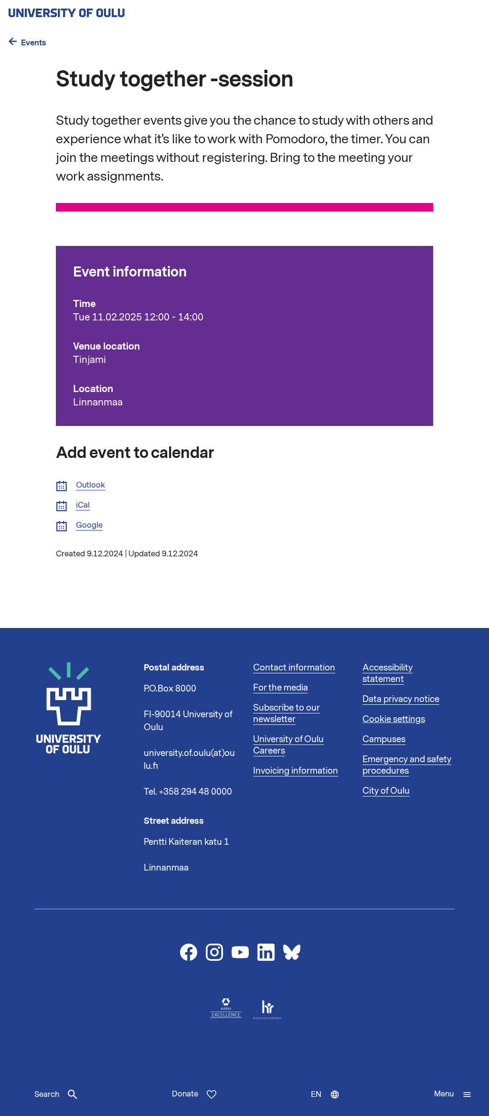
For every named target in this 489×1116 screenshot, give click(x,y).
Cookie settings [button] (393, 719)
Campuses (383, 739)
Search (46, 1094)
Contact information (294, 667)
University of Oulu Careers (288, 745)
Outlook (90, 485)
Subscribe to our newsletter (286, 713)
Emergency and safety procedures (406, 765)
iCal (83, 505)
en (329, 1102)
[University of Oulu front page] (89, 10)
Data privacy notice (400, 699)
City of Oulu (386, 791)
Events (33, 42)
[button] (452, 1094)
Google (89, 526)
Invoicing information (295, 771)
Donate (185, 1094)
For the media (280, 687)
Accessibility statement (387, 673)
